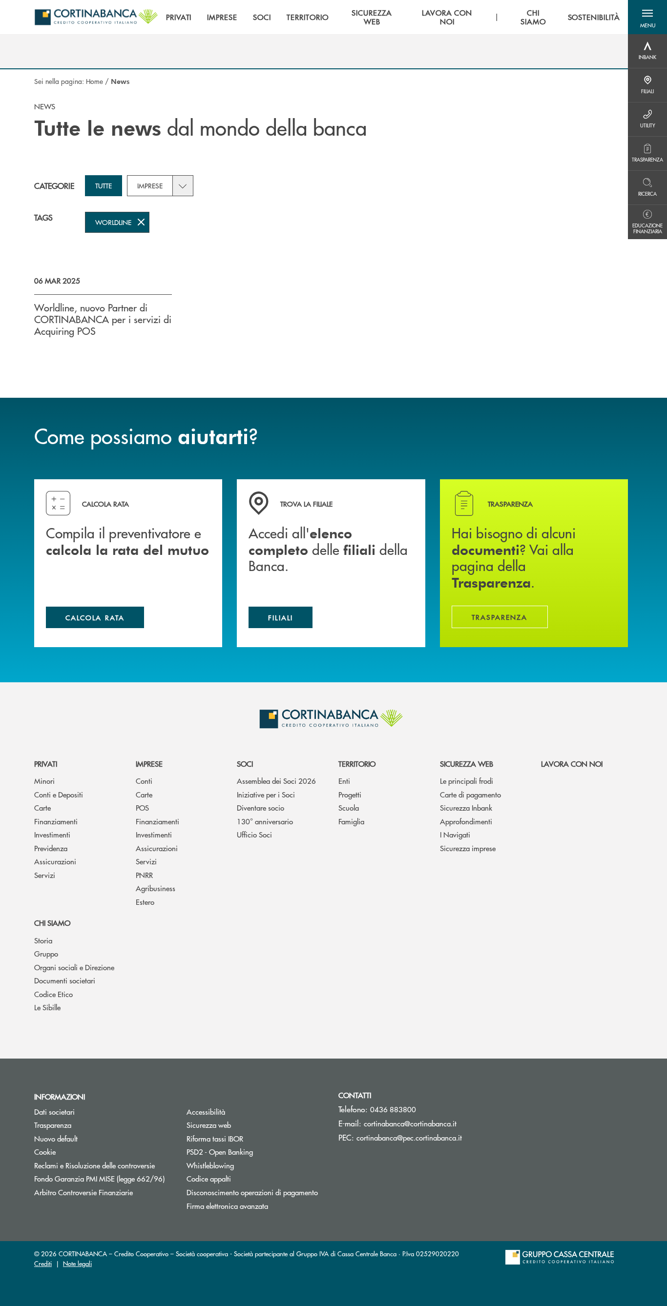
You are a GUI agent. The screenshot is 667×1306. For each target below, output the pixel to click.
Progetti (349, 794)
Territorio (356, 763)
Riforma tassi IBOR (252, 1138)
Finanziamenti (56, 821)
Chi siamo (52, 923)
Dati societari (54, 1111)
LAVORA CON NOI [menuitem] (447, 17)
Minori (44, 780)
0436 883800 (393, 1109)
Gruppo (46, 953)
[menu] (393, 17)
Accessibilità (206, 1111)
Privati (45, 763)
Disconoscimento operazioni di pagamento (252, 1192)
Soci (245, 763)
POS (142, 807)
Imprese (150, 185)
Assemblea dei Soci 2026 (276, 780)
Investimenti (52, 834)
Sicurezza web (466, 763)
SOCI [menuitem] (262, 17)
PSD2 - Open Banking (255, 1151)
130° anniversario (265, 821)
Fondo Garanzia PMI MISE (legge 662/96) (103, 1178)
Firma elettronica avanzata (227, 1206)
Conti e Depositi (58, 794)
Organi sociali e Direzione (74, 967)
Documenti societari (64, 980)
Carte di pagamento (470, 794)
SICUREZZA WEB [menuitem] (372, 17)
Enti (344, 780)
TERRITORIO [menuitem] (308, 17)
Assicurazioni (55, 861)
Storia (43, 940)
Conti (144, 780)
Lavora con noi (572, 763)
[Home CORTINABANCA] (96, 17)
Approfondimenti (466, 821)
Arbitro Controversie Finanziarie (103, 1192)
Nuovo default (56, 1138)
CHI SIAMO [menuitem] (533, 17)
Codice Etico (53, 994)
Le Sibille (47, 1007)
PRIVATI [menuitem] (179, 17)
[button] (647, 17)
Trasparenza (52, 1125)
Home (94, 81)
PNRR (144, 875)
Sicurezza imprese (468, 848)
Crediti (43, 1263)
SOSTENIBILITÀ (594, 17)
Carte (42, 807)
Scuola (348, 807)
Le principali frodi (466, 780)
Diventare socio (260, 807)
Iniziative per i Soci (266, 794)
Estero (145, 902)
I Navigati (455, 834)
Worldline (113, 222)
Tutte (103, 185)
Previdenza (50, 848)
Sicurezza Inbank (466, 807)
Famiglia (351, 821)
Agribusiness (155, 888)
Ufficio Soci (254, 834)
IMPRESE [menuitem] (222, 17)
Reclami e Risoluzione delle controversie (103, 1165)
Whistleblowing (247, 1165)
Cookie (45, 1151)
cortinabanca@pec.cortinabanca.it (409, 1137)
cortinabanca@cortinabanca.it (410, 1123)
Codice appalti (209, 1178)
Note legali (77, 1263)
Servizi (44, 875)
